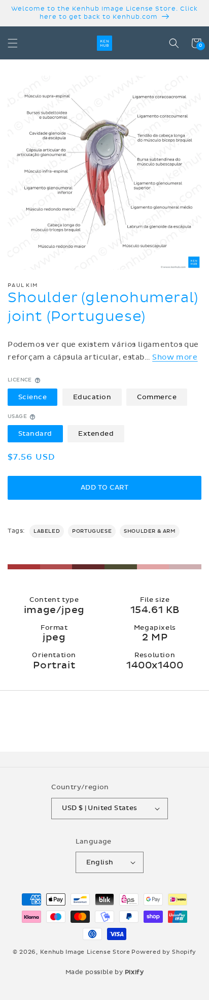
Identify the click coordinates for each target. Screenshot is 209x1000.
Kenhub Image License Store (85, 952)
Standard (35, 434)
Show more (174, 357)
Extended (96, 434)
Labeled (46, 531)
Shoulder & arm (149, 531)
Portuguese (92, 531)
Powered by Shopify (163, 952)
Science (32, 397)
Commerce (157, 397)
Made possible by (104, 972)
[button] (13, 43)
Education (92, 397)
